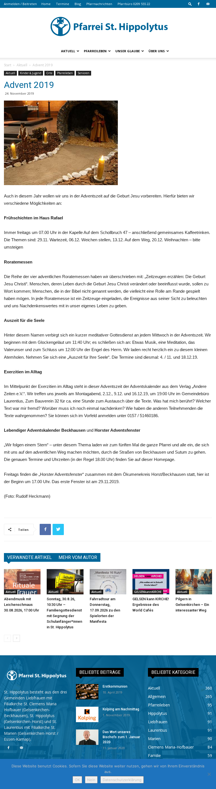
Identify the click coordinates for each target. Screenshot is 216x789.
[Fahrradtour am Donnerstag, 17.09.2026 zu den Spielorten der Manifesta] (108, 581)
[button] (190, 4)
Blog (78, 4)
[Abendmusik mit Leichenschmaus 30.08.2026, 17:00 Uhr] (22, 581)
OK (77, 779)
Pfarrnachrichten (99, 4)
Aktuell (68, 51)
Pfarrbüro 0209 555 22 (134, 4)
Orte (49, 73)
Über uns (156, 51)
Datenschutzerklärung (122, 779)
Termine (62, 4)
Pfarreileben (95, 51)
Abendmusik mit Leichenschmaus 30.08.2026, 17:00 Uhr (21, 604)
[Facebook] (198, 4)
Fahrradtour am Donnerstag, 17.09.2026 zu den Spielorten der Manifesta (105, 610)
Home (46, 4)
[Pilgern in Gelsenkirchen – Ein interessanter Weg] (194, 581)
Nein (91, 779)
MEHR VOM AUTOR (77, 557)
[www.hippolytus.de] (108, 26)
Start (7, 65)
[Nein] (209, 774)
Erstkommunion (115, 686)
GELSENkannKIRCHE (147, 592)
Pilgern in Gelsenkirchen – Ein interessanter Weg (192, 604)
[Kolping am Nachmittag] (87, 714)
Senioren (83, 73)
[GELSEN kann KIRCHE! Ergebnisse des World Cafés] (150, 581)
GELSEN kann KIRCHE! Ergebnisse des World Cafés (150, 604)
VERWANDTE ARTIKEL (29, 557)
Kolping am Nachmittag (121, 709)
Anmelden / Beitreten (20, 4)
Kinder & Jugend (30, 73)
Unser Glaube (127, 51)
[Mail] (208, 4)
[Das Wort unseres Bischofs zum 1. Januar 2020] (87, 737)
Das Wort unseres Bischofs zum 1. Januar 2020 (121, 737)
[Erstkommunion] (87, 691)
